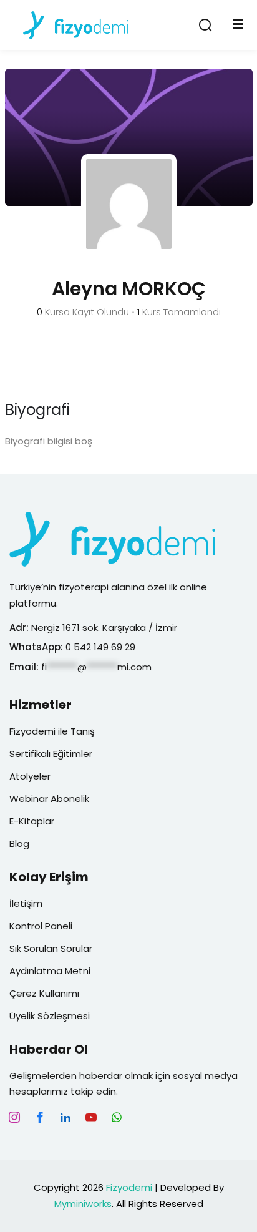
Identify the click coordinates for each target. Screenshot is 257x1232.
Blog (19, 843)
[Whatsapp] (116, 1117)
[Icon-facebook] (40, 1117)
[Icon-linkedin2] (65, 1117)
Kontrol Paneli (40, 925)
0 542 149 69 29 (101, 646)
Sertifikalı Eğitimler (50, 753)
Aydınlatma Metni (49, 970)
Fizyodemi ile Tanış (52, 731)
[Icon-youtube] (91, 1117)
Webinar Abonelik (49, 798)
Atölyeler (30, 776)
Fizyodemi (129, 1187)
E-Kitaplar (31, 821)
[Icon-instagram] (14, 1117)
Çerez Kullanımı (44, 993)
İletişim (25, 903)
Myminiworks (83, 1203)
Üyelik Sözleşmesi (49, 1015)
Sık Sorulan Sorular (50, 948)
